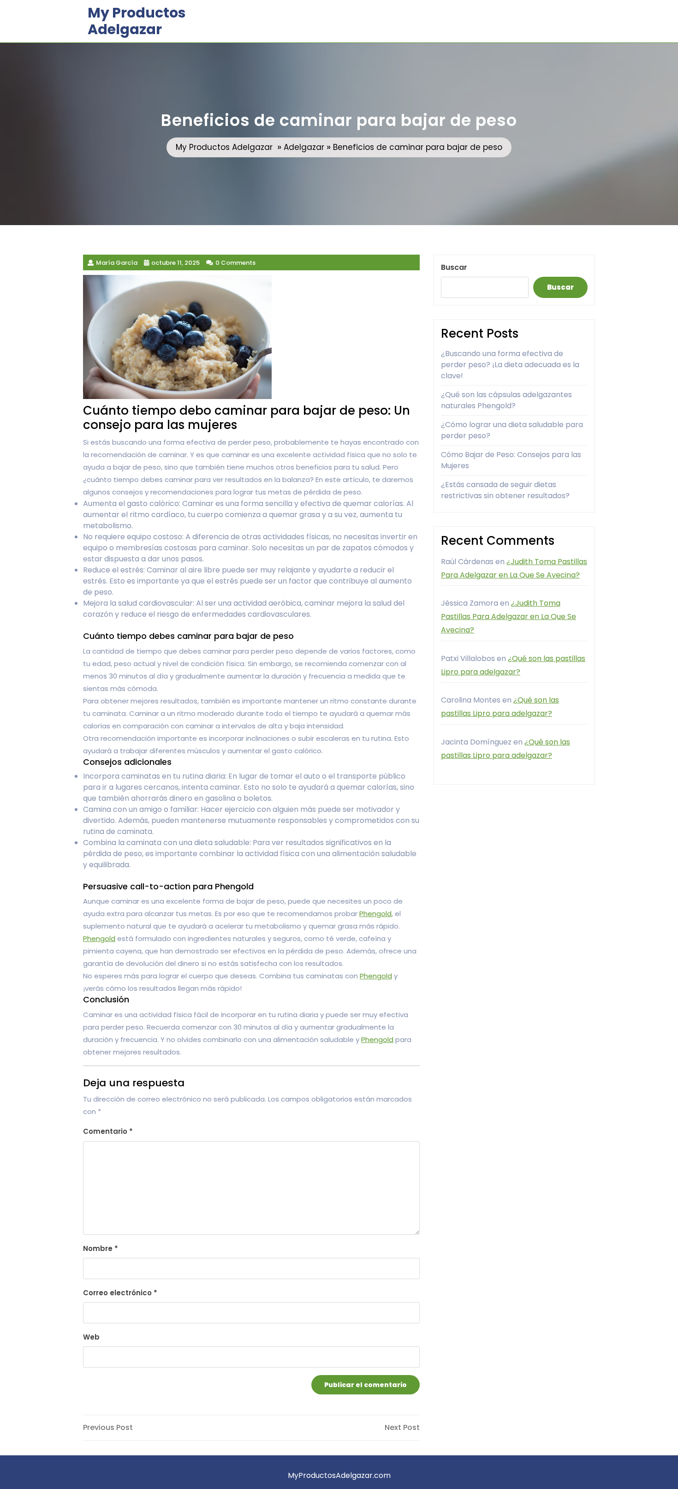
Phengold (375, 913)
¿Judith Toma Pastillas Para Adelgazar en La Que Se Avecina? (508, 616)
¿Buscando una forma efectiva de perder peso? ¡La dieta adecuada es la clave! (510, 364)
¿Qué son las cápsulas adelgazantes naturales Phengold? (506, 400)
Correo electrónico (120, 1293)
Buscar (454, 267)
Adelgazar (304, 147)
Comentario (108, 1131)
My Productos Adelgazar (137, 21)
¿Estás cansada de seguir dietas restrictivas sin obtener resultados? (505, 490)
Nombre (100, 1248)
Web (91, 1337)
